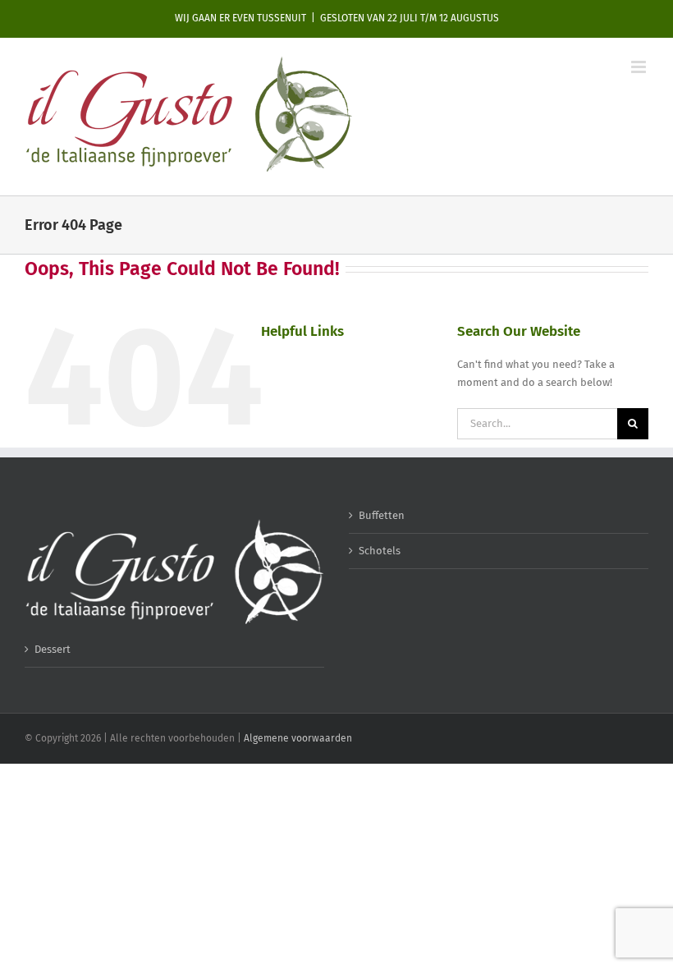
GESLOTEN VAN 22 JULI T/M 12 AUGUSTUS (409, 18)
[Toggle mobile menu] (639, 67)
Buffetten (382, 515)
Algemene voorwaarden (298, 738)
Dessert (52, 649)
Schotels (380, 550)
